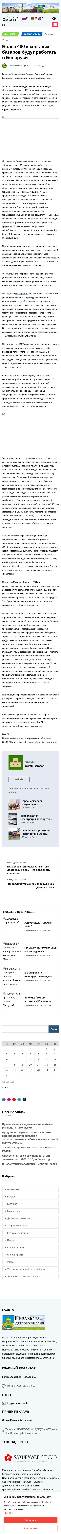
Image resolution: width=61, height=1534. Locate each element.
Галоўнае (12, 1203)
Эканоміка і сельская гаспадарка (24, 1276)
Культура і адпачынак (18, 1233)
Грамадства (13, 1211)
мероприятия (21, 293)
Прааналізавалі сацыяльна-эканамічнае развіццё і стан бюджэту (36, 802)
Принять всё (30, 1520)
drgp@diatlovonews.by (17, 1403)
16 (55, 1059)
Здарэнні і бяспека (17, 1225)
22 (46, 1064)
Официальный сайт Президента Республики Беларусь (30, 1478)
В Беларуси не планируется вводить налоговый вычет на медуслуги (38, 974)
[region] (30, 1513)
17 (7, 1064)
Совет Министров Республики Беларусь (23, 1481)
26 (22, 1070)
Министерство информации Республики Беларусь (28, 1470)
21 (38, 1064)
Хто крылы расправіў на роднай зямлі (27, 1269)
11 (14, 1059)
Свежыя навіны (15, 1247)
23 (55, 1064)
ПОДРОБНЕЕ (10, 1513)
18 (14, 1064)
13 (30, 1059)
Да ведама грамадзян (18, 1218)
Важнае (11, 1196)
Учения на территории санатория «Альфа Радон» (36, 832)
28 (38, 1070)
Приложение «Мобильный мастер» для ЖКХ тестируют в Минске (40, 949)
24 (6, 1070)
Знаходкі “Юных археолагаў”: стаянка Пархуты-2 (37, 999)
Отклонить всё (30, 1528)
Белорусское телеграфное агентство (21, 1474)
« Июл (5, 1087)
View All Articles (19, 779)
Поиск (54, 1029)
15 (47, 1059)
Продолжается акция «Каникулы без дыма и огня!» (31, 885)
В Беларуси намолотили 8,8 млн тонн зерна (30, 1163)
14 (38, 1059)
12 (22, 1059)
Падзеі (10, 1240)
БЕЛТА (20, 109)
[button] (55, 24)
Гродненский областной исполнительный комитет (28, 1489)
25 (14, 1070)
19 (22, 1064)
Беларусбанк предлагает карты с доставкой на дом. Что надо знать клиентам (28, 870)
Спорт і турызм (15, 1254)
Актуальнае (13, 1189)
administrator (14, 66)
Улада (10, 1261)
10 (6, 1059)
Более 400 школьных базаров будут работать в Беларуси (29, 52)
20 (30, 1064)
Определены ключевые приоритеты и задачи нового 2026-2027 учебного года (26, 1157)
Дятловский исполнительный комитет (21, 1485)
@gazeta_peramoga (46, 742)
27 (30, 1070)
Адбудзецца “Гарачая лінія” (38, 924)
